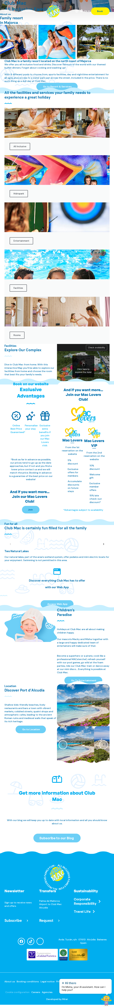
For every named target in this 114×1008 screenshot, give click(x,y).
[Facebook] (21, 941)
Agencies (47, 992)
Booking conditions (28, 981)
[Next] (103, 544)
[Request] (59, 921)
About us (9, 981)
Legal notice (47, 981)
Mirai (65, 999)
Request (46, 920)
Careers (35, 992)
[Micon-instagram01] (40, 941)
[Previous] (62, 744)
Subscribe (13, 920)
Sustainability (86, 891)
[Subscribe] (27, 921)
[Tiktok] (30, 941)
